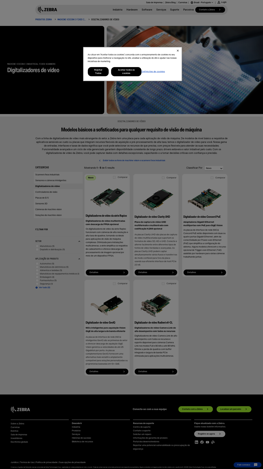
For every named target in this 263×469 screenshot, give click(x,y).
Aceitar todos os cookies (126, 71)
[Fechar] (177, 50)
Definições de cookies (153, 72)
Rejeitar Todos (98, 71)
